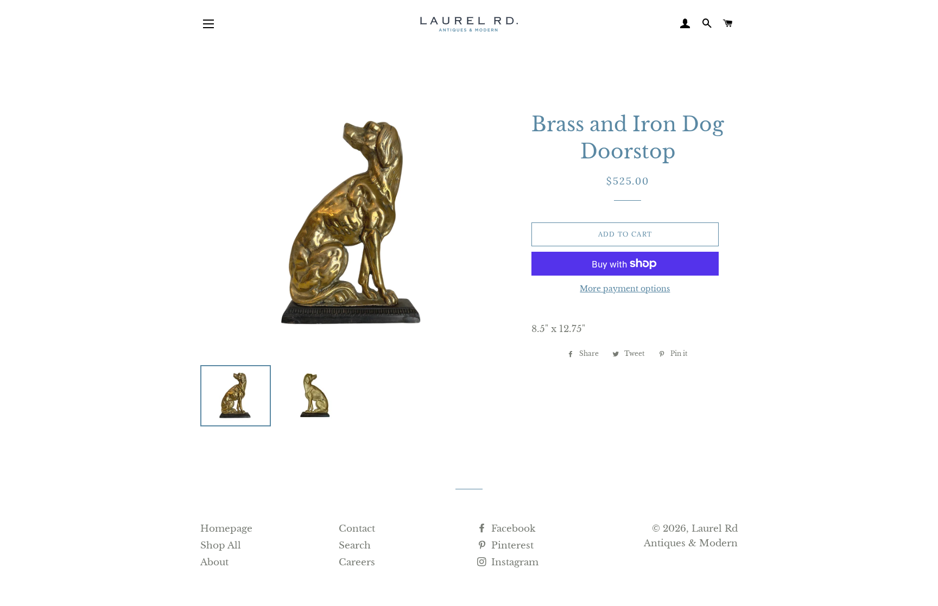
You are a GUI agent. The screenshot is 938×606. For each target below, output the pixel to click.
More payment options (625, 289)
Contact (357, 528)
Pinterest (511, 545)
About (214, 562)
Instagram (513, 562)
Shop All (220, 545)
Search (355, 545)
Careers (357, 562)
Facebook (512, 528)
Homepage (226, 528)
